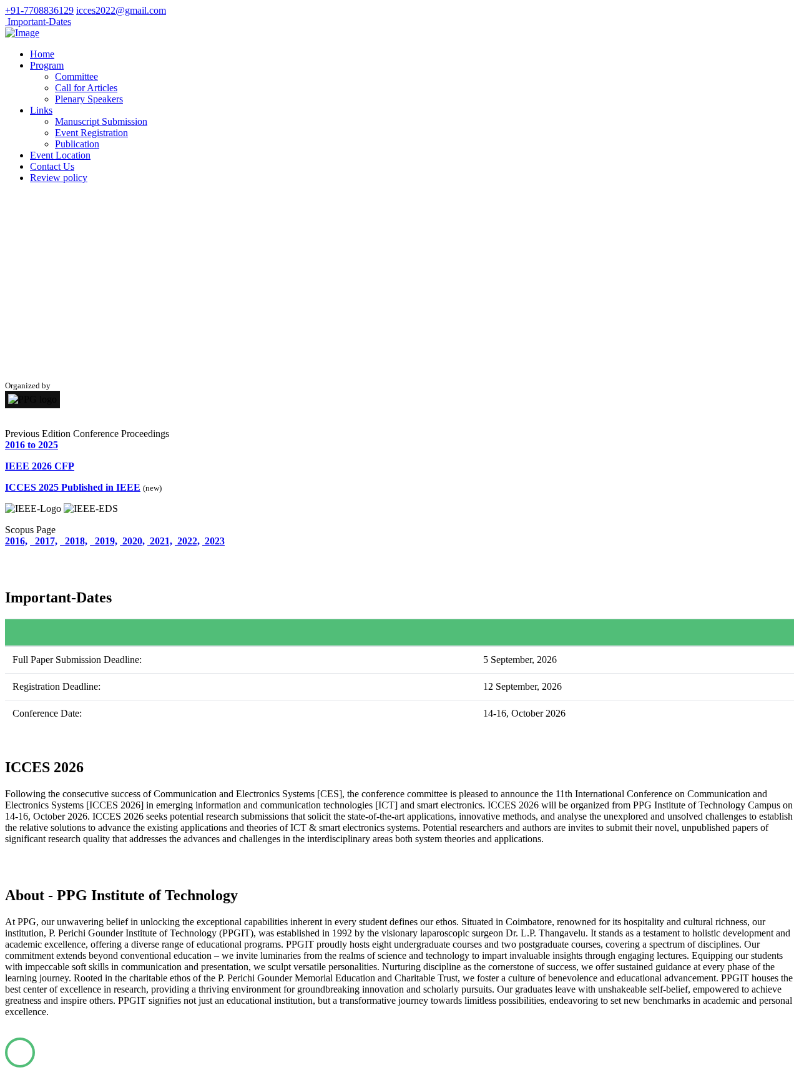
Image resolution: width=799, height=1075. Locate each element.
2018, (73, 541)
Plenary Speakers (89, 99)
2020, (132, 541)
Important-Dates (38, 21)
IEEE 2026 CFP (39, 466)
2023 (213, 541)
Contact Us (52, 166)
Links (41, 110)
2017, (43, 541)
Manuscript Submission (101, 121)
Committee (76, 76)
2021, (159, 541)
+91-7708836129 (39, 10)
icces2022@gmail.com (121, 10)
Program (47, 65)
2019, (103, 541)
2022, (187, 541)
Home (42, 54)
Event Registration (91, 132)
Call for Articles (86, 87)
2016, (16, 541)
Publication (77, 144)
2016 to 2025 (31, 444)
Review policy (58, 177)
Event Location (60, 155)
